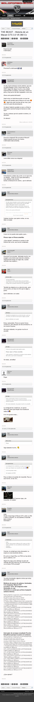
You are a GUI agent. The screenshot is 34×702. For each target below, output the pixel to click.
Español (2, 691)
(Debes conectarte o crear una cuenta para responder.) (21, 682)
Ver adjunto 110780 (11, 473)
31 (21, 38)
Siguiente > (25, 38)
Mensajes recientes (15, 18)
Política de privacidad (29, 693)
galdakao (9, 62)
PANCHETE (10, 170)
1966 (8, 269)
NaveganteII (10, 80)
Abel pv (9, 371)
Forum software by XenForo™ (9, 694)
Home (4, 15)
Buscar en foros (5, 18)
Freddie (9, 508)
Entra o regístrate (27, 1)
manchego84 (11, 250)
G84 (4, 57)
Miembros (18, 15)
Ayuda (31, 691)
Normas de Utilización (18, 693)
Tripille (4, 428)
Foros (10, 15)
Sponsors (27, 691)
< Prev (2, 38)
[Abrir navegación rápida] (32, 28)
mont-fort (10, 43)
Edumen (9, 152)
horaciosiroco (11, 131)
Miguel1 (9, 487)
